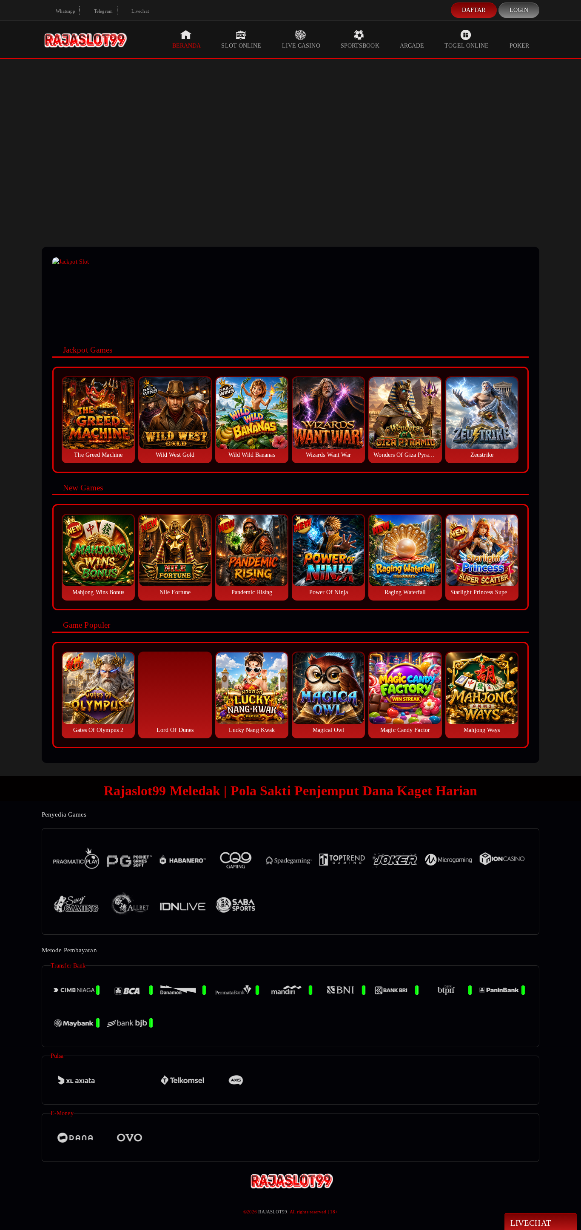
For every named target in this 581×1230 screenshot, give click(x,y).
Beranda (186, 46)
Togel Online (466, 46)
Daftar (474, 10)
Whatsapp (64, 11)
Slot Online (241, 46)
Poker (520, 46)
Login (519, 10)
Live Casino (301, 46)
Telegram (103, 11)
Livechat (139, 11)
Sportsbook (360, 46)
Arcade (412, 46)
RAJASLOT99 (272, 1211)
